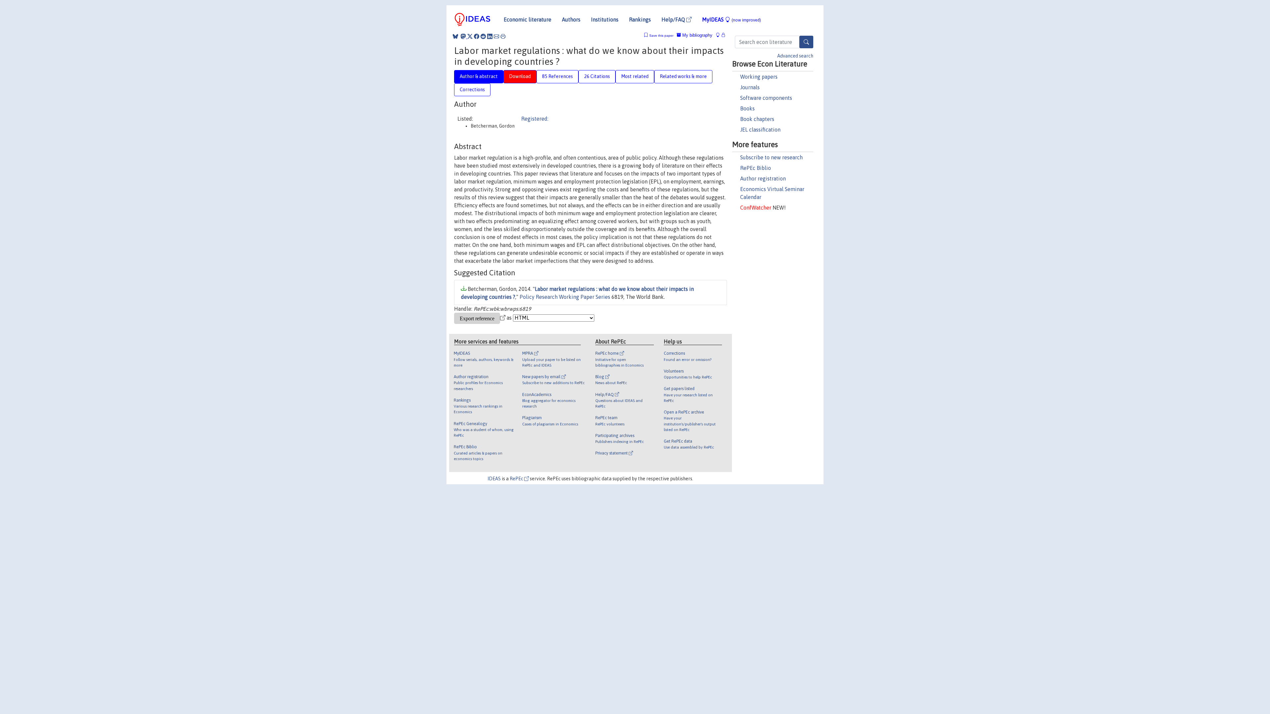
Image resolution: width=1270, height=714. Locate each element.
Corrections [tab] (472, 89)
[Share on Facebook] (476, 36)
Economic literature (527, 19)
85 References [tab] (557, 76)
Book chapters (757, 119)
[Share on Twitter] (470, 36)
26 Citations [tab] (597, 76)
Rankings (640, 19)
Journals (750, 87)
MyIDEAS (731, 19)
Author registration (763, 178)
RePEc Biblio (755, 168)
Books (747, 108)
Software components (766, 98)
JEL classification (760, 130)
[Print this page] (503, 36)
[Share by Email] (496, 36)
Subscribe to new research (771, 157)
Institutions (604, 19)
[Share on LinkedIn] (489, 36)
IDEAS (494, 478)
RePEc (517, 478)
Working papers (759, 77)
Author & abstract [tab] (479, 76)
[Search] (806, 42)
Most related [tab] (635, 76)
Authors (571, 19)
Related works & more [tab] (683, 76)
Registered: (534, 119)
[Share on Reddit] (483, 36)
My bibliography (696, 35)
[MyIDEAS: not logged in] (719, 35)
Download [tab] (520, 76)
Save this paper (661, 35)
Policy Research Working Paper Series (565, 297)
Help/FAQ (673, 19)
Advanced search (795, 56)
